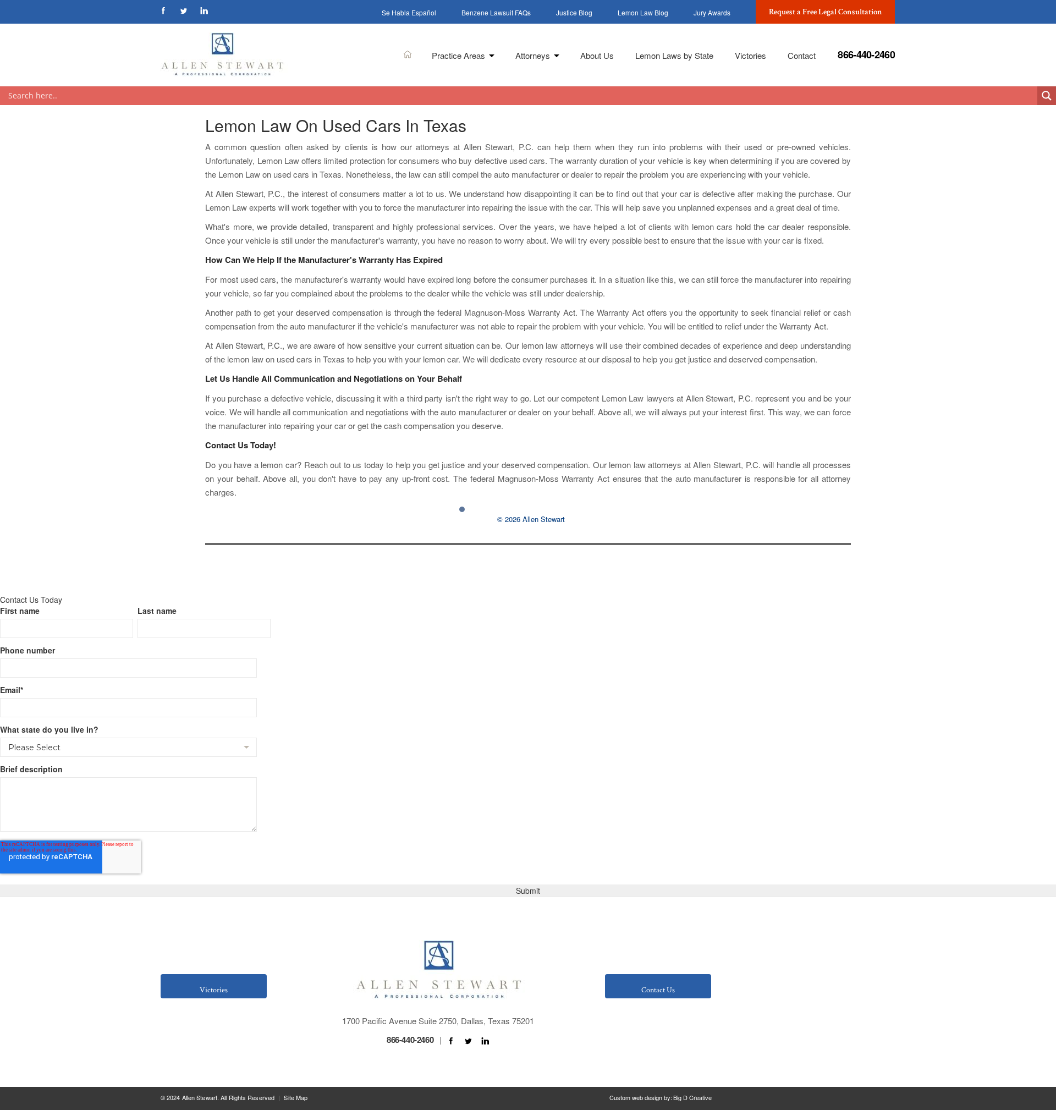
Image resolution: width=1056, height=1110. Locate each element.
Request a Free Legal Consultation (825, 12)
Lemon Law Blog (643, 12)
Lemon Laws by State (674, 55)
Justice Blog (574, 12)
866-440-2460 (866, 55)
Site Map (295, 1097)
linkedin (204, 10)
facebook (163, 10)
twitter (184, 10)
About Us (597, 55)
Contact (802, 55)
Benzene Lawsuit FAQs (496, 12)
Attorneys (532, 55)
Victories (750, 55)
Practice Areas (458, 55)
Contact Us (658, 990)
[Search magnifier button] (1046, 95)
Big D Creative (692, 1097)
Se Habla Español (409, 12)
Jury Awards (712, 12)
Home (408, 54)
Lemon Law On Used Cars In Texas (335, 125)
